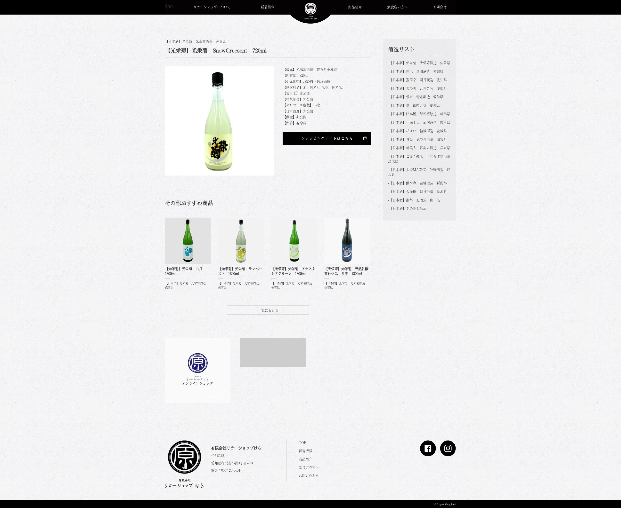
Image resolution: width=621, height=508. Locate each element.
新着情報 (267, 6)
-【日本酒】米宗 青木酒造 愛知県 (415, 96)
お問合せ (440, 6)
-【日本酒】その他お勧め (407, 208)
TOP (168, 6)
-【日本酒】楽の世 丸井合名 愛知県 (417, 88)
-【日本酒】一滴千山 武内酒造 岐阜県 (419, 122)
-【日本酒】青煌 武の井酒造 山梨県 (417, 139)
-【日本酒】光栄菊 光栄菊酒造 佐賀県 (419, 62)
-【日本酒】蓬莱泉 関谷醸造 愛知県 (417, 79)
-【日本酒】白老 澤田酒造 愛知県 (415, 71)
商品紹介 (355, 6)
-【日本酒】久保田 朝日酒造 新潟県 (417, 191)
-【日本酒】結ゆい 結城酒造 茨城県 (417, 130)
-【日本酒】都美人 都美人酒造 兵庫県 (419, 147)
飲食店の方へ (397, 6)
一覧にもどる (268, 310)
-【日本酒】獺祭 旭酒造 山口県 (414, 199)
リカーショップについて (212, 6)
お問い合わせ (309, 475)
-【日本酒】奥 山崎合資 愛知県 (414, 105)
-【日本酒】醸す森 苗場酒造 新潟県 (417, 182)
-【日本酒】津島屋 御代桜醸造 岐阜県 (419, 113)
